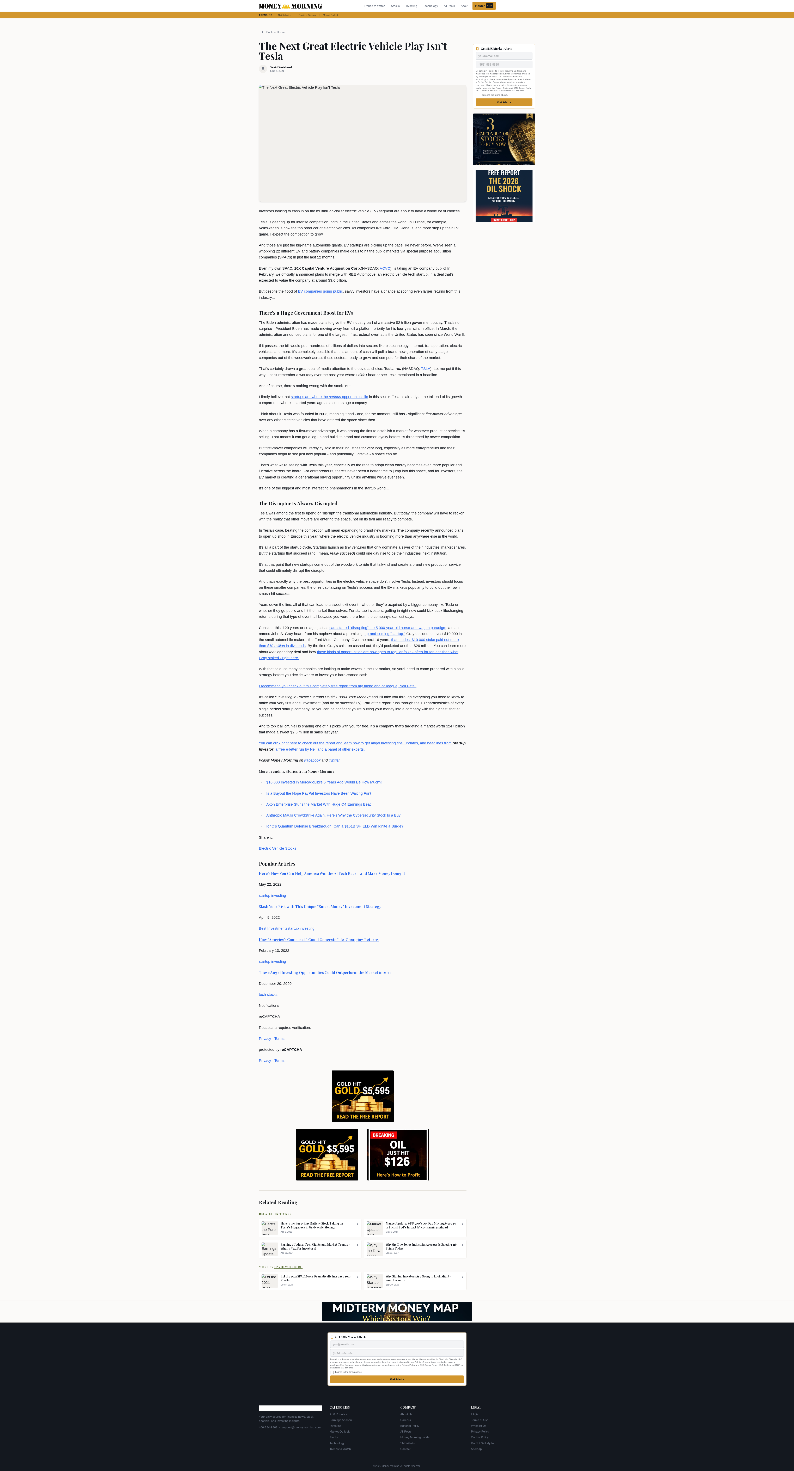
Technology (430, 5)
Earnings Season (307, 15)
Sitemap (476, 1449)
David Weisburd (288, 1267)
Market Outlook (330, 15)
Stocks (395, 5)
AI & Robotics (284, 15)
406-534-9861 (268, 1427)
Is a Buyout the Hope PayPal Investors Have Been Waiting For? (318, 793)
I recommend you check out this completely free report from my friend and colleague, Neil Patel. (337, 686)
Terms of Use (479, 1420)
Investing (411, 5)
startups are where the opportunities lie (329, 397)
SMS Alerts (407, 1443)
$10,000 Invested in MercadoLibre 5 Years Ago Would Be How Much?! (324, 782)
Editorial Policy (409, 1425)
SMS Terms (519, 88)
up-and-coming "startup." (385, 634)
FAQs (474, 1414)
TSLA (425, 369)
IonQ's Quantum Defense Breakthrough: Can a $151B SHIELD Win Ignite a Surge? (334, 826)
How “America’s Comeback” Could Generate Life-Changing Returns (319, 939)
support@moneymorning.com (301, 1427)
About (464, 5)
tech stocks (268, 995)
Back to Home (275, 32)
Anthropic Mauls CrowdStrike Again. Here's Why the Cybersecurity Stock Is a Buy (333, 815)
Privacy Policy (502, 88)
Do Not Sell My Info (483, 1443)
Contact (405, 1449)
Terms (279, 1039)
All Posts (449, 5)
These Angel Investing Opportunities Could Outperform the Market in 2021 (325, 972)
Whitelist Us (478, 1425)
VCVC (385, 268)
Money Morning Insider (415, 1437)
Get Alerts (504, 102)
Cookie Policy (480, 1437)
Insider (483, 5)
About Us (406, 1414)
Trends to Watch (374, 5)
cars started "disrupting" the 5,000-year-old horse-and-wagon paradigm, (388, 628)
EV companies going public (320, 291)
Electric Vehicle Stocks (277, 848)
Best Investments (273, 928)
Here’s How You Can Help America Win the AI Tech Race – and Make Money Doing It (332, 873)
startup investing (272, 895)
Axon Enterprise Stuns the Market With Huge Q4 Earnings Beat (318, 804)
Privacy (265, 1039)
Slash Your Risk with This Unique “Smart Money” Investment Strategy (320, 906)
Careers (405, 1420)
